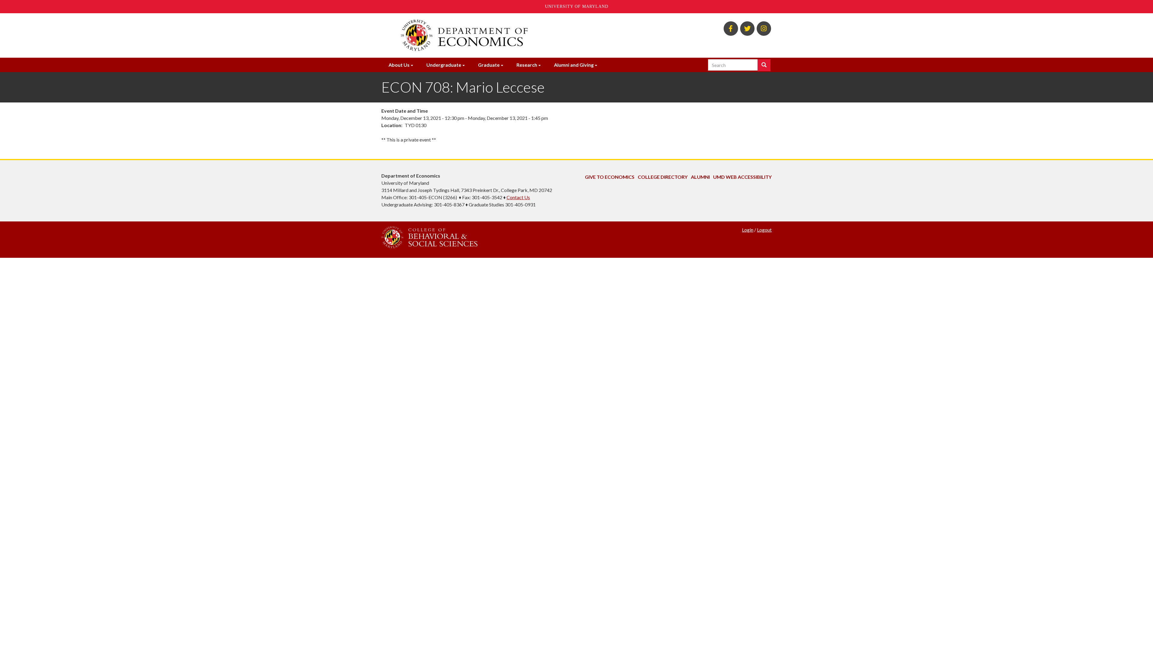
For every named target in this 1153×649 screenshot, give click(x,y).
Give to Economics (609, 177)
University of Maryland (576, 6)
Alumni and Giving (574, 65)
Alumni (700, 177)
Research (526, 65)
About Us (399, 65)
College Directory (663, 177)
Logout (764, 230)
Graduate (489, 65)
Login (747, 230)
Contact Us (518, 197)
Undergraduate (443, 65)
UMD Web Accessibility (742, 177)
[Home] (509, 35)
